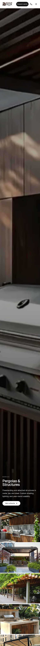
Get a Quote (10, 503)
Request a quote (22, 4)
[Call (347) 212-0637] (31, 4)
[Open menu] (36, 4)
